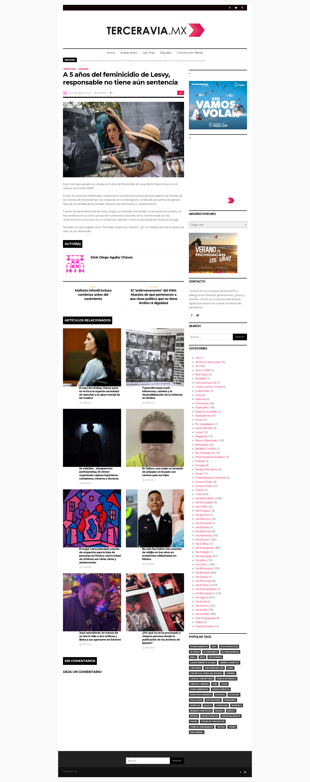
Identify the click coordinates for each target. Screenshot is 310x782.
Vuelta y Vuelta (204, 626)
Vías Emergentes (205, 618)
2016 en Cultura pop (207, 362)
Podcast (200, 461)
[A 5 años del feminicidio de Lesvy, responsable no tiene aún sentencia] (123, 139)
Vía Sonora (202, 605)
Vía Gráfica (201, 543)
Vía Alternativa (204, 498)
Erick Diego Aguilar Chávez (79, 93)
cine (214, 684)
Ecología (234, 694)
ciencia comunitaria (201, 678)
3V (196, 366)
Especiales (201, 407)
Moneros (237, 705)
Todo (198, 494)
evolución (196, 700)
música (194, 716)
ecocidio (220, 694)
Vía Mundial (202, 572)
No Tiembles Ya (204, 453)
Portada (200, 465)
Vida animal (196, 732)
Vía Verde (201, 609)
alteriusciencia (230, 652)
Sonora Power (204, 482)
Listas (198, 432)
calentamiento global (203, 662)
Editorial (200, 399)
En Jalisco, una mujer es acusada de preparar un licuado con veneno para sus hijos (162, 472)
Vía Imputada (69, 69)
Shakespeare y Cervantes (210, 477)
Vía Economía (203, 523)
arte (202, 657)
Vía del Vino (202, 515)
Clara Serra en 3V (205, 382)
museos (219, 710)
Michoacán (201, 444)
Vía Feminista (203, 535)
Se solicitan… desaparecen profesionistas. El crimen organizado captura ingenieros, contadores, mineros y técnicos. (99, 473)
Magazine (201, 436)
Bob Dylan (201, 374)
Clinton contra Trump (208, 386)
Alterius (195, 652)
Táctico (199, 490)
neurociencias (210, 716)
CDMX (230, 668)
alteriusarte (210, 652)
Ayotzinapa (215, 657)
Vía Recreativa (203, 593)
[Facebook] (230, 7)
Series (199, 473)
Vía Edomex (202, 527)
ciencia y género (199, 684)
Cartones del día (214, 668)
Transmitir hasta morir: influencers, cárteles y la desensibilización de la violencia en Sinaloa (162, 392)
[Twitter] (236, 7)
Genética (195, 705)
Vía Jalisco (201, 560)
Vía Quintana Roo (206, 589)
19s (197, 358)
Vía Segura (83, 69)
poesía (193, 721)
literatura (222, 705)
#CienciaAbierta (199, 646)
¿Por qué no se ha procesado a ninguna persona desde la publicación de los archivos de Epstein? (161, 637)
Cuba (198, 395)
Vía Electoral (202, 531)
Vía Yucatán (202, 614)
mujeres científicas (200, 710)
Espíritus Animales (206, 411)
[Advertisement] (218, 167)
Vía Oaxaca (201, 577)
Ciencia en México (226, 678)
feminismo (230, 700)
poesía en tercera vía (212, 721)
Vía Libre (200, 564)
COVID (224, 684)
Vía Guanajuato (204, 548)
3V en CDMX (202, 370)
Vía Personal (203, 581)
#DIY (214, 646)
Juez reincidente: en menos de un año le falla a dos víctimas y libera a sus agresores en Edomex (100, 636)
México (231, 710)
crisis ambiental (199, 689)
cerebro (230, 673)
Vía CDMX (201, 506)
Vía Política (201, 585)
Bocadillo (200, 378)
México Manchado (206, 440)
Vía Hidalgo (202, 552)
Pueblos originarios (201, 727)
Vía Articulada (203, 502)
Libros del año (204, 428)
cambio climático (229, 662)
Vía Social (201, 601)
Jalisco (208, 705)
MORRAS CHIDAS (205, 448)
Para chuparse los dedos (210, 457)
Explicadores (203, 415)
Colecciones (202, 391)
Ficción (199, 420)
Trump (232, 727)
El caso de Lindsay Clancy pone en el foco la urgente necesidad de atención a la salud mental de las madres (99, 392)
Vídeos (199, 622)
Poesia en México (231, 716)
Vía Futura (201, 539)
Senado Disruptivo (206, 469)
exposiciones (213, 700)
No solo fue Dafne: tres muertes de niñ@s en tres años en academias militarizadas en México (162, 553)
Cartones (195, 668)
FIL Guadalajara (204, 424)
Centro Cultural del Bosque (206, 673)
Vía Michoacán (204, 568)
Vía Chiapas (202, 510)
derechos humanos (201, 694)
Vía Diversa (202, 519)
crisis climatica (220, 689)
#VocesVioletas (229, 646)
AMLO (193, 657)
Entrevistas (202, 403)
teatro (221, 727)
